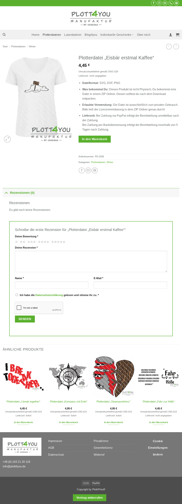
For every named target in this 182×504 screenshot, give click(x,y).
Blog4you (91, 34)
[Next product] (169, 46)
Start (5, 46)
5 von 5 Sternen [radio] (57, 242)
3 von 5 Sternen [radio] (31, 242)
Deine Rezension (26, 247)
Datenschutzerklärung (49, 295)
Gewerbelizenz (103, 447)
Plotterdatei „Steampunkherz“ (113, 401)
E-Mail (98, 278)
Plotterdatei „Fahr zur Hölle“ (159, 401)
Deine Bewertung (26, 236)
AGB (51, 447)
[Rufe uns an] (170, 3)
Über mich (144, 34)
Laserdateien (72, 34)
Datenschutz (56, 454)
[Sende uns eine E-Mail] (165, 3)
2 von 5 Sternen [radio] (22, 242)
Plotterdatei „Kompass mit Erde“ (68, 401)
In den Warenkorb (94, 139)
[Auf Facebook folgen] (153, 3)
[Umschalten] (6, 192)
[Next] (179, 394)
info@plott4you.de (14, 466)
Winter (32, 46)
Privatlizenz (101, 440)
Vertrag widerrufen (89, 497)
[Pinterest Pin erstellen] (95, 170)
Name (19, 278)
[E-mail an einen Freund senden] (88, 170)
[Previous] (3, 394)
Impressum (55, 440)
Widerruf (99, 454)
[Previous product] (176, 46)
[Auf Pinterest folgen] (176, 3)
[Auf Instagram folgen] (159, 3)
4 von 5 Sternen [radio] (43, 242)
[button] (4, 34)
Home (35, 34)
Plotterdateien (52, 34)
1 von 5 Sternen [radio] (16, 242)
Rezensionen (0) (22, 192)
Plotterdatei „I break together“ (23, 401)
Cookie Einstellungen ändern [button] (158, 448)
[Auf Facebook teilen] (82, 170)
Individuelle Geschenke (115, 34)
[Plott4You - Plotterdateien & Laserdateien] (91, 18)
